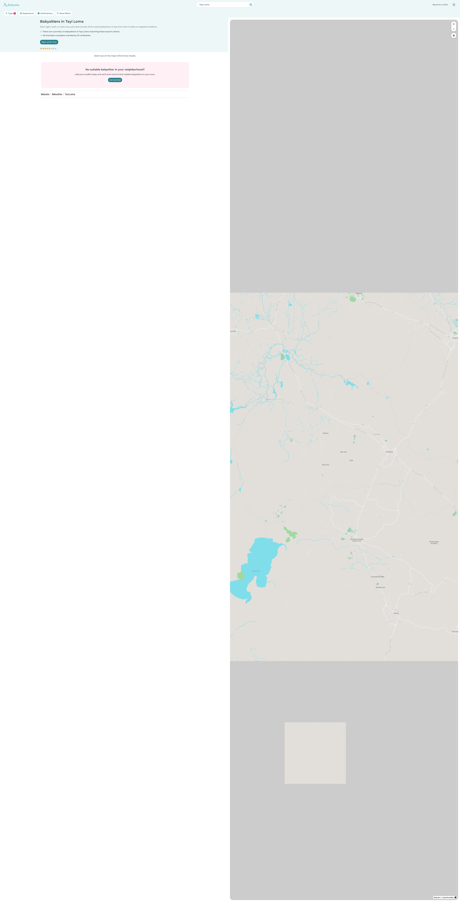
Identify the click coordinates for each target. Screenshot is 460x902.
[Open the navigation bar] (454, 4)
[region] (344, 460)
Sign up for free (49, 42)
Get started (115, 80)
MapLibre (437, 897)
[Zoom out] (453, 28)
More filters (65, 13)
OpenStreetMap (448, 897)
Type (11, 13)
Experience (28, 13)
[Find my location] (453, 35)
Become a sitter (440, 4)
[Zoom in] (453, 24)
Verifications (46, 13)
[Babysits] (11, 4)
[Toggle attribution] (455, 897)
